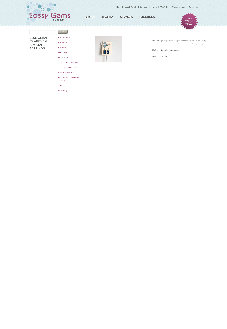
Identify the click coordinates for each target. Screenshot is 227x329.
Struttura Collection (67, 67)
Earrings (62, 47)
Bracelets (62, 42)
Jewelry (134, 7)
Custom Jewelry (66, 72)
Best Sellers (64, 38)
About (126, 7)
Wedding (62, 90)
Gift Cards (63, 52)
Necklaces (63, 57)
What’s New (165, 7)
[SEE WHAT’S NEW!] (189, 22)
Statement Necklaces (68, 62)
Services (143, 7)
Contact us (193, 7)
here (159, 50)
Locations (153, 7)
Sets (60, 85)
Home (118, 7)
